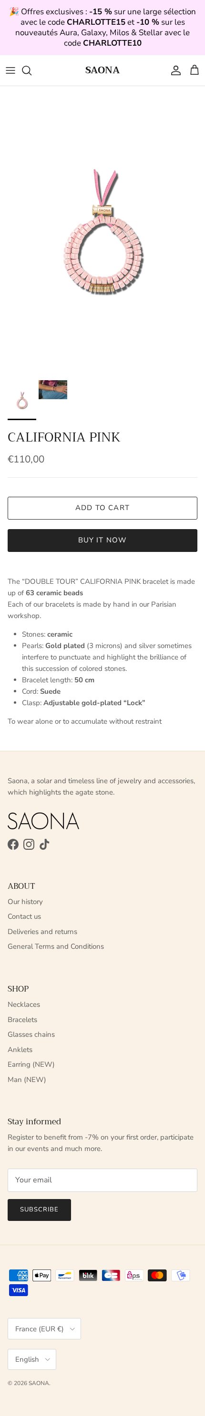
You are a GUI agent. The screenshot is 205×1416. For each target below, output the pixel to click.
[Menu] (10, 70)
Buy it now (102, 540)
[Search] (31, 70)
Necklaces (24, 1004)
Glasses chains (31, 1034)
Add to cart (102, 507)
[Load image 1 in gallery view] (102, 230)
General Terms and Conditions (56, 946)
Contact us (24, 916)
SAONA (39, 1383)
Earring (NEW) (31, 1064)
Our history (25, 901)
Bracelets (22, 1019)
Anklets (20, 1049)
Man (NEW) (27, 1079)
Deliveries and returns (42, 931)
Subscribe (39, 1209)
